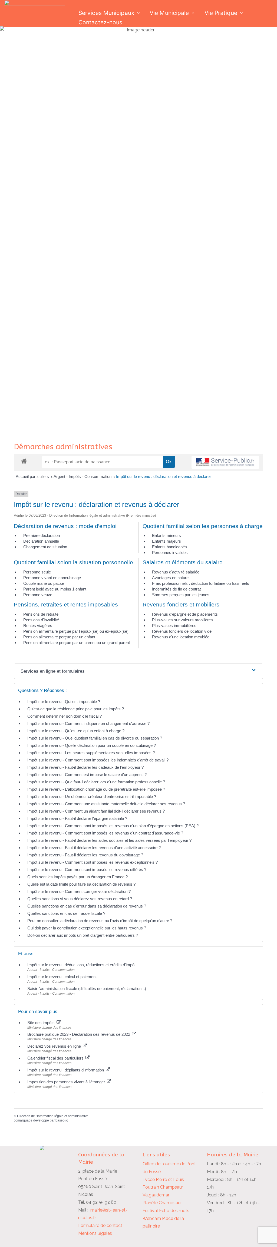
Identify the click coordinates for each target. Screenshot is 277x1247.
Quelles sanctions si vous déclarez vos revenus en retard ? (79, 898)
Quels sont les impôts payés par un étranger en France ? (77, 877)
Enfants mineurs (166, 535)
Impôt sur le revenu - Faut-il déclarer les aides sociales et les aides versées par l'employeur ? (109, 840)
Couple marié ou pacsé (43, 583)
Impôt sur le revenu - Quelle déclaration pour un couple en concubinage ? (91, 745)
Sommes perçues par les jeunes (180, 594)
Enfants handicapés (169, 547)
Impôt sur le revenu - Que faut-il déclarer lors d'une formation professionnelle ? (96, 782)
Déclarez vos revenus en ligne (54, 1046)
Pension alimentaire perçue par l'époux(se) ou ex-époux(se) (75, 631)
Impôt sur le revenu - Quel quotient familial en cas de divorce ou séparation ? (94, 738)
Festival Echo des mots (166, 1210)
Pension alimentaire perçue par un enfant (59, 637)
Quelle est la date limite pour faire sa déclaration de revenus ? (81, 884)
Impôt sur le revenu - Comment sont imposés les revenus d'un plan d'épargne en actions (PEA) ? (113, 825)
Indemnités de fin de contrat (176, 589)
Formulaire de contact (100, 1225)
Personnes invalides (170, 552)
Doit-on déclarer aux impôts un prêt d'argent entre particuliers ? (82, 935)
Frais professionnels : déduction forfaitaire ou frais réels (200, 583)
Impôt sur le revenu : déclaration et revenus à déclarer (163, 476)
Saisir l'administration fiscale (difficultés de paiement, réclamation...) (86, 988)
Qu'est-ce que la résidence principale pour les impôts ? (75, 709)
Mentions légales (95, 1233)
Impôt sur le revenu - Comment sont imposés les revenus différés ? (86, 869)
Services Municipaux (106, 12)
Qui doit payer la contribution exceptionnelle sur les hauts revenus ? (87, 928)
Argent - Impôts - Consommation (83, 476)
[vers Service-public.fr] (225, 462)
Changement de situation (45, 547)
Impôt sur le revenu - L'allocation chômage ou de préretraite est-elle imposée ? (96, 789)
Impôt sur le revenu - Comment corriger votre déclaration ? (79, 891)
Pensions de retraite (40, 614)
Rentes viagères (37, 625)
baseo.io (61, 1120)
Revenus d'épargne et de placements (185, 614)
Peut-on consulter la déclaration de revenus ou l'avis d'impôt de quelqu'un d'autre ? (99, 920)
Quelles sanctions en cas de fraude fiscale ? (66, 913)
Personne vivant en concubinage (52, 577)
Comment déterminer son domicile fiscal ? (64, 716)
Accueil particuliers (33, 476)
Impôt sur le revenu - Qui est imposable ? (63, 701)
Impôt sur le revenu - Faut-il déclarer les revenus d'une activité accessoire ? (94, 847)
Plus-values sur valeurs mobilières (182, 620)
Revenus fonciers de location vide (182, 631)
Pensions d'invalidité (41, 620)
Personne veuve (37, 594)
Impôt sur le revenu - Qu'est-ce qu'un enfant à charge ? (75, 730)
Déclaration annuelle (41, 541)
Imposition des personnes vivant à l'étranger (66, 1082)
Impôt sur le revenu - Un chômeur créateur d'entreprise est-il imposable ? (91, 796)
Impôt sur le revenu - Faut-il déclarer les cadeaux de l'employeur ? (85, 767)
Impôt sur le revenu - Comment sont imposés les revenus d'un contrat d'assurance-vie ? (105, 833)
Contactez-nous (100, 22)
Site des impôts (41, 1022)
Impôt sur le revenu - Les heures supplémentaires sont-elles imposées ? (91, 752)
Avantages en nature (170, 577)
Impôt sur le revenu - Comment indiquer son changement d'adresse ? (88, 723)
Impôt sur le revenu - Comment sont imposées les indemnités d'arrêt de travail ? (98, 760)
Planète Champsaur (162, 1202)
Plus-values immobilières (174, 625)
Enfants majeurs (166, 541)
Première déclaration (41, 535)
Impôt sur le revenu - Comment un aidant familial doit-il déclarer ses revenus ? (96, 811)
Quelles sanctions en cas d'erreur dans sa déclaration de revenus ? (86, 906)
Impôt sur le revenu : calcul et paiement (62, 976)
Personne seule (37, 572)
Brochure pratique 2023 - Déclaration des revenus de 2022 (79, 1034)
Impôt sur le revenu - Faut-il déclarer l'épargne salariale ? (77, 818)
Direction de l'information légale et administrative (52, 1116)
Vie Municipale (169, 12)
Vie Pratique (221, 12)
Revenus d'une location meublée (180, 637)
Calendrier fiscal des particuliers (56, 1058)
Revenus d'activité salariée (175, 572)
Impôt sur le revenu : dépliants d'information (66, 1070)
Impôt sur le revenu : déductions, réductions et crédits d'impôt (81, 964)
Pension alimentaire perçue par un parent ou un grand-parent (76, 642)
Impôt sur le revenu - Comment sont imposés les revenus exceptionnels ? (92, 862)
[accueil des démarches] (24, 461)
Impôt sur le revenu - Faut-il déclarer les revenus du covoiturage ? (85, 855)
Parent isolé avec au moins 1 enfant (54, 589)
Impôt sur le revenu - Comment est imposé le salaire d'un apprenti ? (87, 774)
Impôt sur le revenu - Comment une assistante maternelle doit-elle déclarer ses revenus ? (106, 803)
